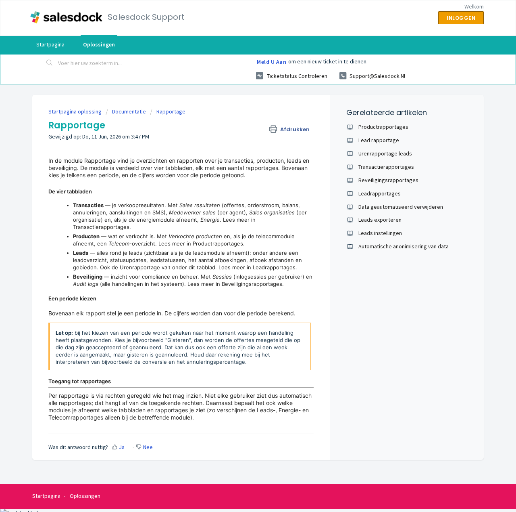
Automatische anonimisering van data (403, 246)
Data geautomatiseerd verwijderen (400, 206)
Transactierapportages (101, 227)
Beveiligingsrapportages (252, 284)
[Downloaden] (243, 151)
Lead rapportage (378, 140)
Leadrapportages (274, 267)
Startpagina (50, 44)
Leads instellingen (380, 233)
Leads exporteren (380, 219)
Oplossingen (99, 44)
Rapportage (170, 111)
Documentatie (129, 111)
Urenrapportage (140, 267)
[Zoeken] (49, 63)
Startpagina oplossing (75, 111)
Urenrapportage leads (385, 153)
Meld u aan (271, 61)
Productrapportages (218, 243)
